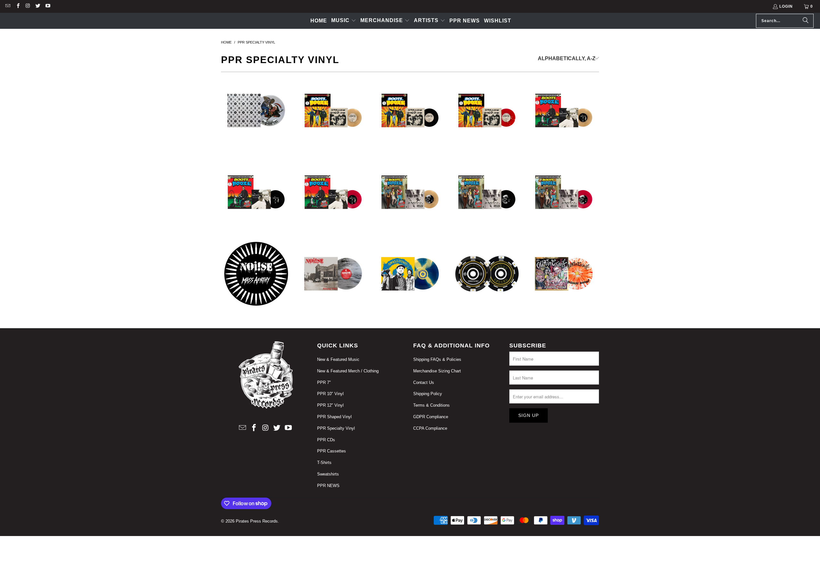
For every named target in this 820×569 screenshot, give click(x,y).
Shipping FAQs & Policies (437, 359)
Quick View (256, 147)
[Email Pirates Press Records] (7, 6)
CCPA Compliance (430, 428)
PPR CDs (326, 439)
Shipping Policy (427, 393)
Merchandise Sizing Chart (437, 371)
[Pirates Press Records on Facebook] (17, 6)
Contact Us (423, 382)
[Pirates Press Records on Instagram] (27, 6)
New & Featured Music (338, 359)
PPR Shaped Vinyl (334, 416)
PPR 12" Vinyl (330, 405)
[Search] (806, 21)
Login (786, 6)
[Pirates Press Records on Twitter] (37, 6)
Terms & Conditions (431, 405)
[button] (343, 21)
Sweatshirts (328, 474)
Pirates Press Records (257, 521)
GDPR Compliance (430, 416)
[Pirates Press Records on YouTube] (47, 6)
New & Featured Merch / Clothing (348, 371)
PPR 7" (324, 382)
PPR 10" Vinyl (330, 393)
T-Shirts (324, 462)
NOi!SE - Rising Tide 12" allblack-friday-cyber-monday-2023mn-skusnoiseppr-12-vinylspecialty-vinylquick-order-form (333, 282)
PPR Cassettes (331, 451)
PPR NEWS (328, 485)
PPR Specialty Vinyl (336, 428)
